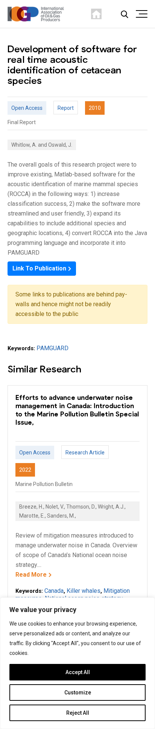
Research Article (85, 453)
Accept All (77, 672)
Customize (77, 693)
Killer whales (83, 590)
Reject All (77, 713)
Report (66, 108)
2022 (25, 470)
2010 (95, 108)
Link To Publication (39, 268)
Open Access (27, 108)
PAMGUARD (52, 348)
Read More (31, 574)
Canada (54, 590)
